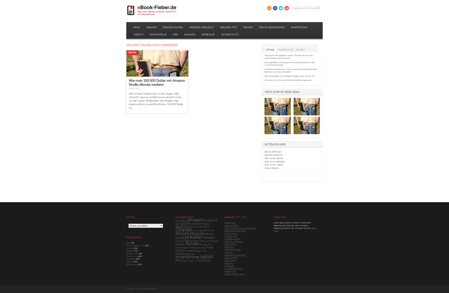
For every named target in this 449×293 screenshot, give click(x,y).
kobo (197, 248)
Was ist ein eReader (274, 161)
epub (179, 237)
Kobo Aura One (231, 225)
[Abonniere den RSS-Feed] (269, 8)
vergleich (191, 261)
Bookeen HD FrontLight (235, 255)
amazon (196, 220)
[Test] (277, 115)
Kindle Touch (230, 271)
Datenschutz (230, 34)
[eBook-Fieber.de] (151, 16)
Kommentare (285, 49)
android (211, 220)
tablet (206, 257)
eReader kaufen (173, 27)
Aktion (184, 221)
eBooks (248, 27)
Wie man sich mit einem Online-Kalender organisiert (288, 80)
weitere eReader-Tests (234, 274)
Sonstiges (130, 259)
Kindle (193, 244)
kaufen (180, 244)
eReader (151, 27)
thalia (183, 261)
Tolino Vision (230, 244)
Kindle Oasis (229, 223)
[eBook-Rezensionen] (277, 134)
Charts (206, 223)
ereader (194, 237)
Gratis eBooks (271, 168)
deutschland (201, 226)
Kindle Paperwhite (185, 247)
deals (179, 226)
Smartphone (299, 27)
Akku (177, 221)
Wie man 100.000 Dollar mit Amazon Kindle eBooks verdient (157, 83)
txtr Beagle (229, 266)
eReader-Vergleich (201, 27)
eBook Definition (273, 151)
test (178, 260)
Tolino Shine (230, 261)
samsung (182, 254)
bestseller (196, 223)
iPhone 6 (204, 241)
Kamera (214, 241)
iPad (186, 241)
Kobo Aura (229, 247)
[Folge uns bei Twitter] (281, 8)
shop (192, 254)
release (190, 250)
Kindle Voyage (230, 236)
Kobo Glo (228, 252)
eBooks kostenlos (273, 155)
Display (183, 230)
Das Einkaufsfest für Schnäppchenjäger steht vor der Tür (289, 76)
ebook (182, 233)
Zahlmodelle (158, 34)
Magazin (189, 34)
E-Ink (210, 230)
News (136, 27)
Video (199, 260)
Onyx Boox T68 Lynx (233, 242)
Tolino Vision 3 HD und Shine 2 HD (240, 228)
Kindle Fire (206, 244)
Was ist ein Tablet (273, 164)
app (177, 224)
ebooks (197, 233)
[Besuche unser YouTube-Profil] (286, 8)
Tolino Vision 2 (231, 234)
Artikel (270, 49)
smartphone (187, 256)
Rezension (201, 250)
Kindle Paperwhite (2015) (235, 231)
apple (185, 223)
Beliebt (300, 49)
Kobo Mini (228, 263)
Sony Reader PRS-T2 (233, 269)
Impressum (208, 34)
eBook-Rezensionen (272, 27)
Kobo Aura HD (230, 258)
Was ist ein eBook (273, 158)
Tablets (138, 34)
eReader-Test (228, 27)
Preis (210, 247)
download (197, 231)
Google (178, 241)
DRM (175, 34)
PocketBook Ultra (232, 239)
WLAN (207, 260)
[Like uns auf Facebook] (275, 8)
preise (180, 250)
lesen (203, 248)
